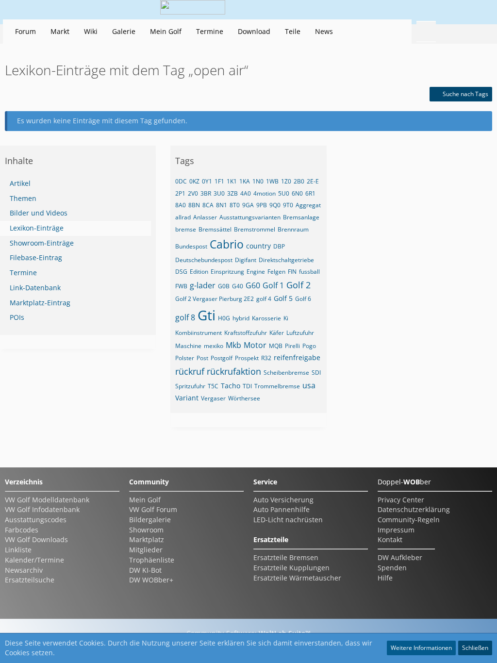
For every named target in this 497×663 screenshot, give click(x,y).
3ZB (232, 193)
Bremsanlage (301, 217)
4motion (264, 193)
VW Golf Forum (153, 509)
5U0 (283, 193)
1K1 (232, 181)
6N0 (297, 193)
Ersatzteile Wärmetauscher (297, 577)
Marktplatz (146, 539)
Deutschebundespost (203, 260)
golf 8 (185, 317)
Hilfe (385, 577)
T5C (213, 386)
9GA (248, 205)
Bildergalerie (150, 519)
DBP (279, 246)
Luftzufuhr (300, 333)
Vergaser (213, 398)
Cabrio (227, 244)
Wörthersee (244, 398)
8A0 (180, 205)
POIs (17, 317)
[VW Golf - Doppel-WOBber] (192, 9)
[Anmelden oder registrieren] (450, 9)
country (258, 245)
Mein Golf (145, 499)
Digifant (245, 260)
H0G (224, 318)
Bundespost (191, 246)
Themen (23, 198)
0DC (181, 181)
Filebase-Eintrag (36, 257)
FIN (292, 271)
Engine (256, 271)
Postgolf (221, 358)
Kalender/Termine (34, 559)
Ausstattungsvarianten (250, 217)
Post (202, 358)
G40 (237, 286)
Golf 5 (283, 298)
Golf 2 (298, 285)
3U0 (219, 193)
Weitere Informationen (421, 648)
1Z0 (286, 181)
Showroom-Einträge (42, 243)
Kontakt (390, 539)
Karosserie (266, 318)
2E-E (313, 181)
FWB (181, 286)
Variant (187, 397)
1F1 (219, 181)
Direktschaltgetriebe (286, 260)
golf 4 (263, 299)
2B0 (299, 181)
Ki (285, 318)
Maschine (188, 346)
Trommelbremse (277, 386)
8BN (194, 205)
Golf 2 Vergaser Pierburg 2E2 (214, 299)
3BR (205, 193)
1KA (244, 181)
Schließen (475, 648)
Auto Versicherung (283, 499)
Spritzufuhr (190, 386)
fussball (309, 271)
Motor (255, 345)
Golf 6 (303, 299)
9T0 (288, 205)
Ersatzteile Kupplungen (291, 567)
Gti (206, 315)
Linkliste (18, 549)
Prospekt (247, 358)
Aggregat (308, 205)
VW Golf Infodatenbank (42, 509)
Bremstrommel (254, 229)
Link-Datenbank (35, 287)
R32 (266, 358)
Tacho (230, 385)
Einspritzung (227, 271)
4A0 (245, 193)
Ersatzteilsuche (29, 579)
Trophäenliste (151, 559)
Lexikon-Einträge (37, 227)
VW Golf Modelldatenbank (47, 499)
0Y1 (207, 181)
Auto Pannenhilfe (281, 509)
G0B (224, 286)
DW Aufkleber (400, 557)
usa (308, 385)
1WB (272, 181)
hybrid (240, 318)
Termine (23, 272)
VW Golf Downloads (36, 539)
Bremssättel (215, 229)
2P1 (180, 193)
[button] (426, 9)
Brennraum (293, 229)
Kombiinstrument (198, 333)
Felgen (276, 271)
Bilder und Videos (38, 212)
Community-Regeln (409, 519)
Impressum (396, 529)
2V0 (193, 193)
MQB (275, 346)
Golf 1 (273, 285)
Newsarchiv (24, 570)
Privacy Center (401, 499)
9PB (261, 205)
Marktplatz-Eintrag (40, 302)
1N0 (258, 181)
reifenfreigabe (297, 357)
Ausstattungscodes (35, 519)
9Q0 (275, 205)
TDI (247, 386)
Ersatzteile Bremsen (285, 557)
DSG (181, 271)
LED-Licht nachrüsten (288, 519)
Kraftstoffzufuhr (245, 333)
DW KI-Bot (145, 570)
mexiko (213, 346)
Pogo (309, 346)
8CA (208, 205)
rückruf (189, 371)
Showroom (146, 529)
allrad (183, 217)
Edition (199, 271)
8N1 (221, 205)
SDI (316, 372)
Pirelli (292, 346)
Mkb (233, 345)
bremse (185, 229)
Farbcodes (21, 529)
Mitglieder (146, 549)
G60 (253, 285)
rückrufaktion (234, 371)
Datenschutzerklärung (414, 509)
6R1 (310, 193)
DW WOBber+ (151, 579)
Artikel (20, 183)
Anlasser (205, 217)
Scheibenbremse (286, 372)
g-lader (202, 285)
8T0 (235, 205)
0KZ (194, 181)
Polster (184, 358)
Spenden (392, 567)
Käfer (276, 333)
